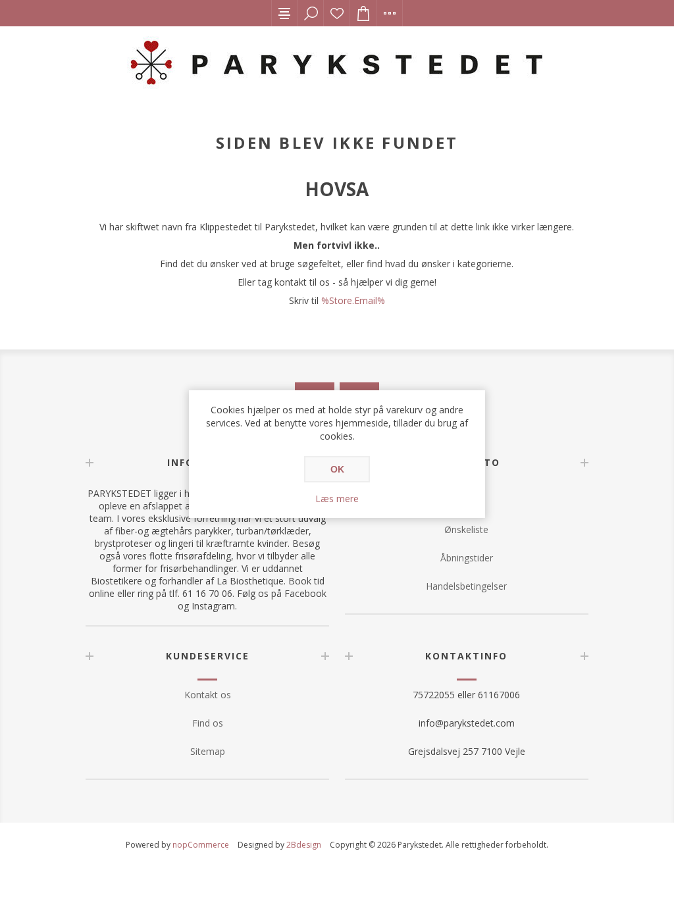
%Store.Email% (353, 300)
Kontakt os (207, 694)
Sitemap (207, 751)
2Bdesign (303, 844)
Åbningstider (466, 558)
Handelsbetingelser (466, 586)
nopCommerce (200, 844)
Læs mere (337, 498)
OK (337, 469)
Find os (207, 723)
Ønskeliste (337, 13)
